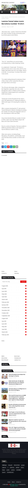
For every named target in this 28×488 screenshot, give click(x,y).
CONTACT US (17, 360)
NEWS (3, 356)
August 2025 (14, 318)
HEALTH (4, 467)
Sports (6, 17)
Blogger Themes (14, 484)
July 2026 (14, 288)
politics (13, 470)
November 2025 (14, 310)
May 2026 (14, 294)
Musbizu (4, 26)
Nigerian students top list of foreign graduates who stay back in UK (17, 421)
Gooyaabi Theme (14, 485)
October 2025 (14, 313)
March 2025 (14, 332)
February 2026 (14, 302)
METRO (17, 467)
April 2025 (14, 329)
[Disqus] (14, 210)
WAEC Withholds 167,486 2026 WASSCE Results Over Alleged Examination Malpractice (16, 382)
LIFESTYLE (12, 467)
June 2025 (14, 324)
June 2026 (14, 291)
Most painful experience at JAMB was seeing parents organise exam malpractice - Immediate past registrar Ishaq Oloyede (17, 398)
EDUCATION (4, 358)
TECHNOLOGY (17, 358)
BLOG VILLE (17, 356)
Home (3, 17)
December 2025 (14, 307)
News (3, 470)
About (15, 271)
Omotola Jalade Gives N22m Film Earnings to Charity (17, 375)
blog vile (10, 465)
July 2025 (14, 321)
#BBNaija (4, 465)
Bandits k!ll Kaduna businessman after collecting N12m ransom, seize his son (17, 406)
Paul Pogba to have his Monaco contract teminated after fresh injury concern (17, 413)
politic (8, 470)
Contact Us (4, 273)
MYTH (22, 467)
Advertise (16, 273)
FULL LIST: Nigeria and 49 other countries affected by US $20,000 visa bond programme (17, 429)
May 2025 (14, 326)
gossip (22, 465)
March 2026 (14, 299)
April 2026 (14, 296)
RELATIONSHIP (5, 360)
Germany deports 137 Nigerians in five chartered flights (17, 389)
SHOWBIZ (18, 470)
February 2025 (14, 334)
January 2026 (14, 305)
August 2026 (14, 286)
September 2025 (14, 315)
